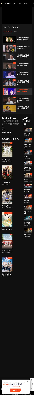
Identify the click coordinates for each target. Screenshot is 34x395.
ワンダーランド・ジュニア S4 (10, 182)
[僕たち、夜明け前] (7, 264)
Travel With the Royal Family (10, 251)
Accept (15, 390)
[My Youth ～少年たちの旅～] (7, 149)
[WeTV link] (5, 3)
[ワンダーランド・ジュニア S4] (7, 172)
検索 (27, 3)
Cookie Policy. (16, 386)
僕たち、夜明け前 (7, 274)
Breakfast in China (7, 229)
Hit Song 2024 (6, 206)
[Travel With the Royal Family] (7, 241)
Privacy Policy (6, 384)
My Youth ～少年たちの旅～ (9, 159)
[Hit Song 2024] (7, 196)
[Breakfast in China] (7, 219)
